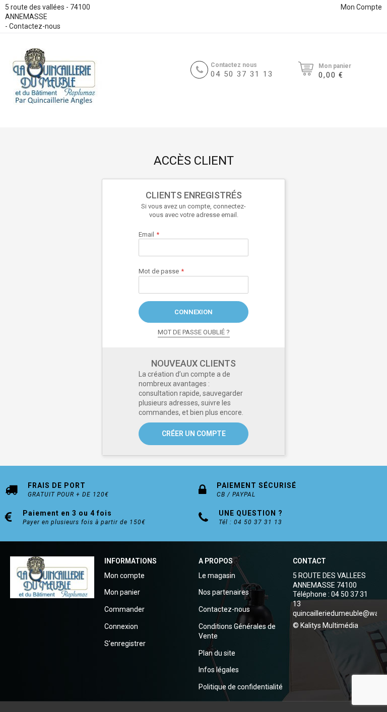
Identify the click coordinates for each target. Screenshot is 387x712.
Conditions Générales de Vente (237, 631)
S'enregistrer (125, 643)
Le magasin (217, 576)
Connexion (121, 626)
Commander (124, 609)
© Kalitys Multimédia (325, 625)
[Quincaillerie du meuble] (54, 76)
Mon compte (124, 576)
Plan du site (217, 653)
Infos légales (219, 670)
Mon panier (122, 592)
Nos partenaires (224, 592)
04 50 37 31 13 (242, 74)
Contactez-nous (34, 26)
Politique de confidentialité (241, 687)
